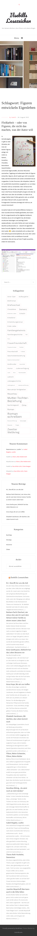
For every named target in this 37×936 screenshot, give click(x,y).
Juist (8, 372)
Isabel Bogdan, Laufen (15, 823)
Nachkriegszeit (13, 405)
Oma (24, 405)
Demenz (23, 309)
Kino (14, 372)
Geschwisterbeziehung (16, 356)
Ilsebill (13, 117)
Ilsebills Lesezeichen (18, 18)
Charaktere (11, 309)
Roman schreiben (14, 415)
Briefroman (11, 301)
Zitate (8, 549)
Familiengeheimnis (16, 330)
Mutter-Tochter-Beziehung (18, 399)
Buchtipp (9, 535)
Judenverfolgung (22, 368)
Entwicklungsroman (15, 322)
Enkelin (22, 313)
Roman (10, 409)
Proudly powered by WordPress (12, 928)
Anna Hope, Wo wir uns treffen (15, 512)
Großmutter (11, 364)
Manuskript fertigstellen (16, 389)
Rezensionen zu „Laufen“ (14, 449)
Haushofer (22, 364)
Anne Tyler (11, 297)
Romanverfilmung (12, 421)
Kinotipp (9, 540)
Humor (10, 368)
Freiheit (21, 347)
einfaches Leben (11, 313)
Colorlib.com (18, 932)
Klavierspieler (22, 372)
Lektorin (10, 377)
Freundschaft (12, 351)
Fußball (23, 351)
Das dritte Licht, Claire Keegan (21, 466)
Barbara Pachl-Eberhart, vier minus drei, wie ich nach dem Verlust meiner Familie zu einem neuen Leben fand (18, 497)
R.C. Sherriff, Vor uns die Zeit (14, 489)
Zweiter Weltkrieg (13, 431)
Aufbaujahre (23, 297)
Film (8, 339)
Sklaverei (9, 425)
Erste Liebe (11, 326)
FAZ (26, 334)
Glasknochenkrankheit (13, 360)
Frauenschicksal (11, 347)
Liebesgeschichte (14, 381)
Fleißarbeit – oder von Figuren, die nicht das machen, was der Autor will (17, 126)
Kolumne (9, 545)
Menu (16, 38)
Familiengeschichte (14, 335)
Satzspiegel (23, 421)
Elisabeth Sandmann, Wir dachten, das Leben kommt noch (17, 719)
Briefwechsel (13, 305)
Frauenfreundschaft (17, 343)
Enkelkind (11, 318)
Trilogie (17, 425)
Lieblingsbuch (11, 385)
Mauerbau (12, 394)
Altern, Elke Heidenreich (19, 457)
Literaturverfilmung (23, 385)
